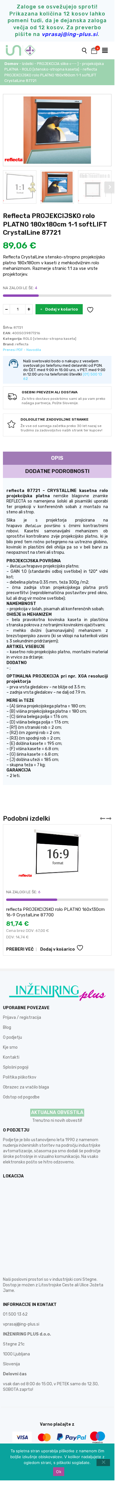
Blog (7, 1027)
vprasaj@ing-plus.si (21, 1324)
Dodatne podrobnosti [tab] (57, 471)
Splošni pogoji (15, 1067)
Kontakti (11, 1057)
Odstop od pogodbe (21, 1097)
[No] (103, 1462)
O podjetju (12, 1037)
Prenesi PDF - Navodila (22, 350)
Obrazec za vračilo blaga (26, 1087)
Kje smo (10, 1047)
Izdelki (27, 63)
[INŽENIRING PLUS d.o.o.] (24, 50)
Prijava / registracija (22, 1017)
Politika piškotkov (19, 1077)
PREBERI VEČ (20, 949)
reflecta (21, 344)
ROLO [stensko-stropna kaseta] (50, 69)
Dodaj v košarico (61, 309)
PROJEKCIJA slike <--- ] (58, 63)
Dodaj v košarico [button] (57, 949)
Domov (11, 63)
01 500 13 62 (15, 1314)
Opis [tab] (57, 458)
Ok (58, 1471)
